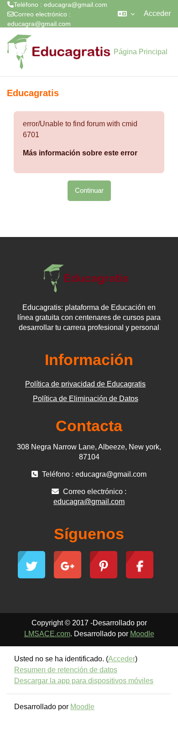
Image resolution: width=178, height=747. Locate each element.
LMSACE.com (47, 634)
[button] (126, 13)
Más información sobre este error (80, 153)
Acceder (157, 13)
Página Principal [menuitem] (141, 52)
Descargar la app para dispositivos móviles (83, 681)
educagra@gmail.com (39, 23)
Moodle (142, 634)
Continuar (89, 190)
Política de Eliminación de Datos (85, 398)
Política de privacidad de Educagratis (85, 384)
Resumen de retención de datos (65, 670)
